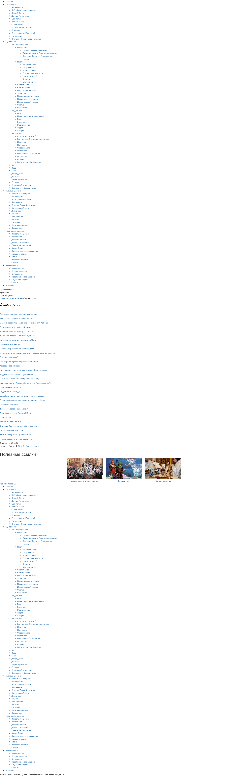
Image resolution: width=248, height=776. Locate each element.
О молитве (22, 150)
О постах (27, 78)
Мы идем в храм (19, 253)
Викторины (22, 121)
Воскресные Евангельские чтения (33, 139)
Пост (19, 61)
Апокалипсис (17, 7)
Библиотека (16, 133)
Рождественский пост (33, 73)
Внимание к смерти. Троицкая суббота (18, 339)
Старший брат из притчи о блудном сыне (19, 425)
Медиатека (16, 110)
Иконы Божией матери (27, 101)
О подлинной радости (10, 387)
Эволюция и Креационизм (23, 187)
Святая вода (23, 84)
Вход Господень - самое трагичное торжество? (22, 395)
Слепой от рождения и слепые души (17, 348)
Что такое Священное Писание (26, 38)
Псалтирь (15, 30)
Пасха (26, 58)
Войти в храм (23, 87)
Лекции (20, 130)
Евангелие (16, 18)
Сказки (14, 262)
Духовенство (17, 202)
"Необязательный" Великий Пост (15, 413)
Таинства (21, 93)
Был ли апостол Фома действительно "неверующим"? (25, 382)
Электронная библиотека (29, 162)
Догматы (15, 176)
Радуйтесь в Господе (10, 391)
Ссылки (20, 159)
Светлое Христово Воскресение (38, 55)
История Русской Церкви (23, 205)
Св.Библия (11, 4)
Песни (14, 256)
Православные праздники (35, 50)
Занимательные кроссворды (24, 250)
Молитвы (15, 213)
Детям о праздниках (20, 242)
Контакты (10, 285)
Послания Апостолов (21, 27)
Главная (9, 1)
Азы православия (19, 44)
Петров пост (28, 67)
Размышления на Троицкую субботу (17, 331)
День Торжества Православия (14, 408)
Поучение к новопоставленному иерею (18, 314)
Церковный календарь (21, 184)
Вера (13, 167)
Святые (20, 104)
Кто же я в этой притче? (11, 421)
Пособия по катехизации (23, 276)
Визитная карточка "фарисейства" (16, 434)
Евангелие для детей (21, 245)
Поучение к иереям (9, 404)
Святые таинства (163, 480)
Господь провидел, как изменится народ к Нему (22, 400)
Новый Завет (17, 21)
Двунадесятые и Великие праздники (40, 53)
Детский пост (124, 480)
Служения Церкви (19, 279)
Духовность (11, 41)
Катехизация (12, 265)
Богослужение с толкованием (85, 480)
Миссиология (17, 268)
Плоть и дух (5, 417)
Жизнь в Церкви (13, 190)
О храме (15, 182)
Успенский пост (30, 70)
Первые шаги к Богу (26, 90)
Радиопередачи (24, 124)
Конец (36, 445)
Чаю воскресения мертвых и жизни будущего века (23, 370)
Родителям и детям (15, 230)
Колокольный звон (20, 207)
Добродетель (17, 173)
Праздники (22, 47)
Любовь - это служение (11, 365)
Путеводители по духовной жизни (16, 327)
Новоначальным (19, 270)
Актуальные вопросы (21, 193)
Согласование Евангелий (23, 33)
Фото (19, 113)
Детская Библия (18, 239)
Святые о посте (30, 81)
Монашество (17, 216)
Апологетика (17, 196)
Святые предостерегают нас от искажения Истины (24, 322)
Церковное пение (19, 225)
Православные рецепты (28, 153)
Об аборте (22, 156)
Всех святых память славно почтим (16, 318)
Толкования (17, 35)
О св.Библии (17, 24)
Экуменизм (16, 227)
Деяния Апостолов (20, 15)
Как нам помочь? (8, 483)
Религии (15, 219)
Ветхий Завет (17, 12)
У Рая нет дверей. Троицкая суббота (17, 335)
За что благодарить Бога (11, 430)
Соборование (23, 147)
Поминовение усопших (28, 96)
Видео (20, 119)
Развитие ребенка (19, 259)
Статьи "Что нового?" (27, 136)
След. (28, 445)
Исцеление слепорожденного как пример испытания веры (27, 352)
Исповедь (21, 141)
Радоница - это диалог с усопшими (16, 374)
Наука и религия (19, 179)
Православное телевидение (30, 116)
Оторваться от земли (10, 344)
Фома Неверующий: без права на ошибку (19, 378)
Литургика (16, 210)
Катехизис (22, 107)
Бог (13, 164)
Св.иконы (15, 222)
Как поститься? (30, 76)
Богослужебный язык (21, 199)
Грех (13, 170)
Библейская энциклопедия (23, 10)
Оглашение (16, 273)
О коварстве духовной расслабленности (19, 361)
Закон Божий (17, 248)
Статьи (14, 282)
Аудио (20, 127)
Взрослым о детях (20, 233)
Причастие (22, 144)
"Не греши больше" (9, 357)
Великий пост (29, 64)
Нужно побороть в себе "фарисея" (16, 438)
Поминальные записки (27, 98)
